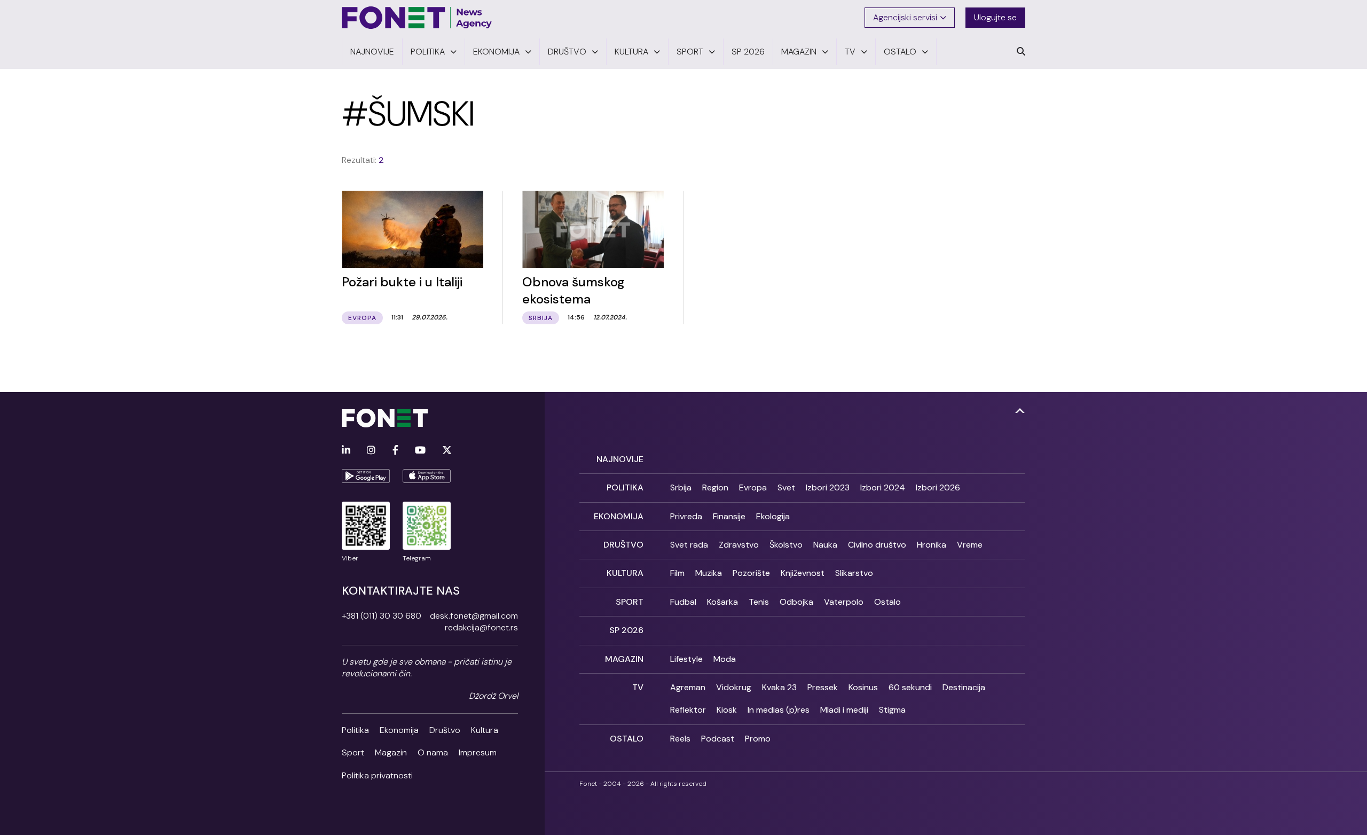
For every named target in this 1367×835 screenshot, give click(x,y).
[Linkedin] (346, 450)
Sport (353, 752)
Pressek (822, 687)
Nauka (825, 544)
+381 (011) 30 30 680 (381, 615)
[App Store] (427, 476)
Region (715, 487)
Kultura (484, 730)
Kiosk (727, 709)
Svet (786, 487)
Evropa (753, 487)
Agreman (687, 687)
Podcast (717, 738)
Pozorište (751, 573)
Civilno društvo (877, 544)
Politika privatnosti (377, 775)
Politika (355, 730)
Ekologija (773, 516)
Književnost (802, 573)
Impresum (478, 752)
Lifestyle (686, 659)
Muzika (708, 573)
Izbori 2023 (828, 487)
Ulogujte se (995, 17)
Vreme (970, 544)
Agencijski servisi (905, 17)
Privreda (686, 516)
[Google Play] (366, 476)
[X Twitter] (447, 450)
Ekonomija (399, 730)
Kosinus (863, 687)
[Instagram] (371, 450)
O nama (433, 752)
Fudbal (683, 601)
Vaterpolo (843, 601)
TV (637, 687)
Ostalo (887, 601)
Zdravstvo (739, 544)
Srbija (681, 487)
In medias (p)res (779, 709)
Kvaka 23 (779, 687)
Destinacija (963, 687)
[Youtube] (420, 450)
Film (677, 573)
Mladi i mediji (844, 709)
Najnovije (619, 459)
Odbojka (796, 601)
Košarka (722, 601)
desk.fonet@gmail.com (474, 615)
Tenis (759, 601)
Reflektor (688, 709)
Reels (680, 738)
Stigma (892, 709)
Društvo (444, 730)
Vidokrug (733, 687)
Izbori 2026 (938, 487)
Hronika (931, 544)
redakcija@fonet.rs (481, 627)
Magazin (391, 752)
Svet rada (689, 544)
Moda (724, 659)
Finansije (729, 516)
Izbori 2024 (882, 487)
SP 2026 (626, 630)
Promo (758, 738)
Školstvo (786, 544)
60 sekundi (910, 687)
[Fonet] (417, 17)
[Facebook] (395, 450)
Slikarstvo (854, 573)
